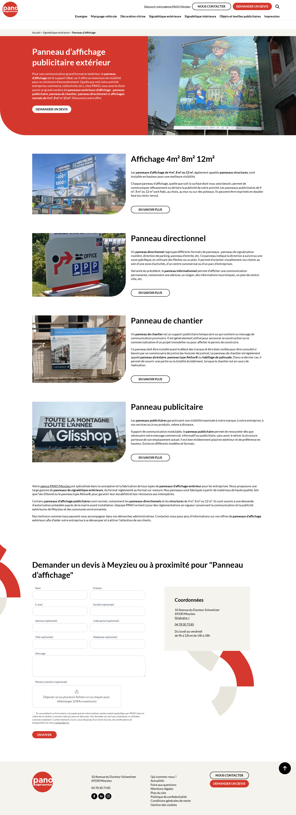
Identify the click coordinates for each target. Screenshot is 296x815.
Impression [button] (272, 16)
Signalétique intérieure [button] (200, 16)
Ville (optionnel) (44, 637)
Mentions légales (162, 789)
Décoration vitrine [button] (133, 16)
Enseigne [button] (81, 16)
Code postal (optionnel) (106, 620)
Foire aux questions (163, 785)
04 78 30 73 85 (184, 624)
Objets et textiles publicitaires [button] (240, 16)
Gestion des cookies (164, 805)
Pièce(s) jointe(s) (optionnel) (51, 681)
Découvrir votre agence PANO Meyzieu (167, 6)
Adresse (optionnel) (46, 620)
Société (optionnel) (103, 604)
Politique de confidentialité (169, 797)
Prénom (97, 588)
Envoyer (44, 735)
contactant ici (62, 722)
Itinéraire (181, 618)
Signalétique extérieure (56, 32)
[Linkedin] (101, 796)
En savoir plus (150, 209)
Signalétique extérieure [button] (165, 16)
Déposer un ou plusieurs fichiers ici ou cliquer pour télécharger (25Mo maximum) (76, 699)
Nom (38, 588)
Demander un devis (252, 6)
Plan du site (158, 793)
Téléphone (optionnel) (105, 637)
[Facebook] (94, 796)
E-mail (38, 604)
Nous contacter (211, 6)
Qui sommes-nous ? (163, 777)
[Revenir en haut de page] (285, 768)
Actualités (157, 780)
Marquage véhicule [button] (104, 16)
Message (40, 653)
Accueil (36, 32)
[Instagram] (108, 796)
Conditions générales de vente (171, 801)
